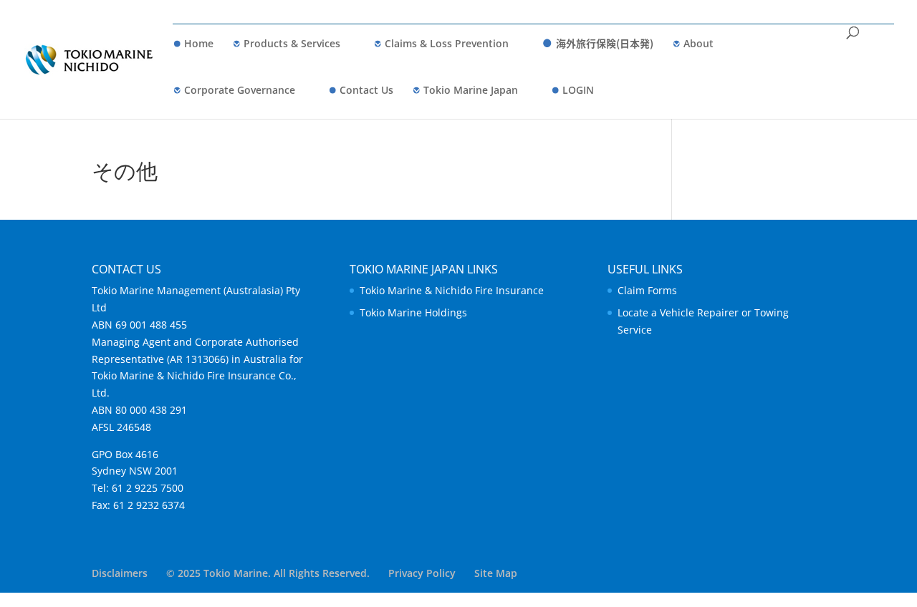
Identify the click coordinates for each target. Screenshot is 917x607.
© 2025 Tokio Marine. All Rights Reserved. (268, 573)
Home (198, 43)
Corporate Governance (239, 90)
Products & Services (292, 43)
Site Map (495, 573)
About (698, 43)
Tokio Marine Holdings (413, 312)
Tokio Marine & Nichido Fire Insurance (452, 290)
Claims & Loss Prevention (447, 43)
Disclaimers (120, 573)
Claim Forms (647, 290)
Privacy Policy (422, 573)
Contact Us (366, 90)
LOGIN (578, 90)
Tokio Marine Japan (470, 90)
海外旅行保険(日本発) (604, 43)
